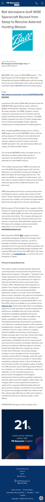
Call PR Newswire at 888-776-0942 (23, 482)
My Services (21, 476)
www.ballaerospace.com (11, 229)
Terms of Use (15, 490)
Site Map (30, 492)
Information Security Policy (15, 492)
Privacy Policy (27, 490)
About (22, 474)
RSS (37, 492)
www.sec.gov (7, 306)
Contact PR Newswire (22, 469)
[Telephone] (36, 3)
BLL (21, 235)
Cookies (22, 495)
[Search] (42, 3)
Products (22, 471)
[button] (22, 41)
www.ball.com (20, 254)
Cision (26, 498)
